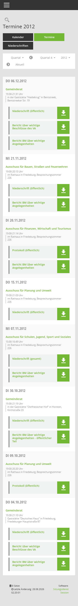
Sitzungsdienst (61, 591)
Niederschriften (18, 45)
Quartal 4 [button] (46, 57)
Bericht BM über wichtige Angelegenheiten (28, 142)
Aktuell (20, 64)
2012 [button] (64, 57)
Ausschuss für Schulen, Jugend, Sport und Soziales (38, 337)
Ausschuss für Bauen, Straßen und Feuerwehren (37, 166)
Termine (49, 37)
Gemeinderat (14, 89)
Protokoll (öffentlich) (25, 250)
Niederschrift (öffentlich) (28, 111)
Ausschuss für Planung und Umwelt (28, 290)
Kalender (18, 37)
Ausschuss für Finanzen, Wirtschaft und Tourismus (38, 228)
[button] (63, 113)
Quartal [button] (16, 57)
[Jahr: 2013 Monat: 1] (8, 64)
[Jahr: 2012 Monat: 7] (31, 57)
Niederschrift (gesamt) (26, 358)
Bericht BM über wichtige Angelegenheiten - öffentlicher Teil (32, 438)
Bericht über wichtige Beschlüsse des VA (26, 127)
